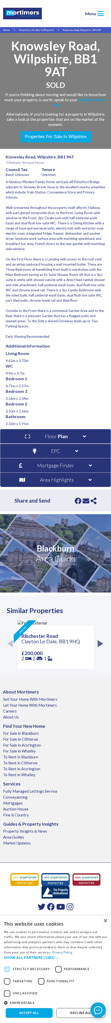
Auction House (15, 809)
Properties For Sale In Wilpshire (36, 30)
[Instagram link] (70, 906)
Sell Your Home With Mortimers (30, 699)
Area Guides (13, 837)
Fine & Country (16, 815)
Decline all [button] (80, 1013)
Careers (10, 711)
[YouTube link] (60, 906)
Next (99, 644)
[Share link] (94, 501)
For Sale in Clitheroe (20, 739)
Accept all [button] (29, 1013)
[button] (55, 1003)
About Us (11, 717)
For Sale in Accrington (22, 745)
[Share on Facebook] (78, 501)
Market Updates (17, 843)
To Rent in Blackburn (20, 757)
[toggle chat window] (98, 1010)
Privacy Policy (62, 952)
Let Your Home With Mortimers (30, 705)
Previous (11, 644)
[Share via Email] (86, 501)
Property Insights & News (25, 831)
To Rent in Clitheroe (20, 762)
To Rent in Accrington (21, 768)
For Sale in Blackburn (21, 733)
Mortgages (13, 803)
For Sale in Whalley (19, 751)
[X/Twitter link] (41, 906)
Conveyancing (15, 797)
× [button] (105, 921)
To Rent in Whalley (19, 774)
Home (6, 30)
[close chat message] (103, 957)
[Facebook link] (51, 906)
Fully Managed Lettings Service (30, 791)
